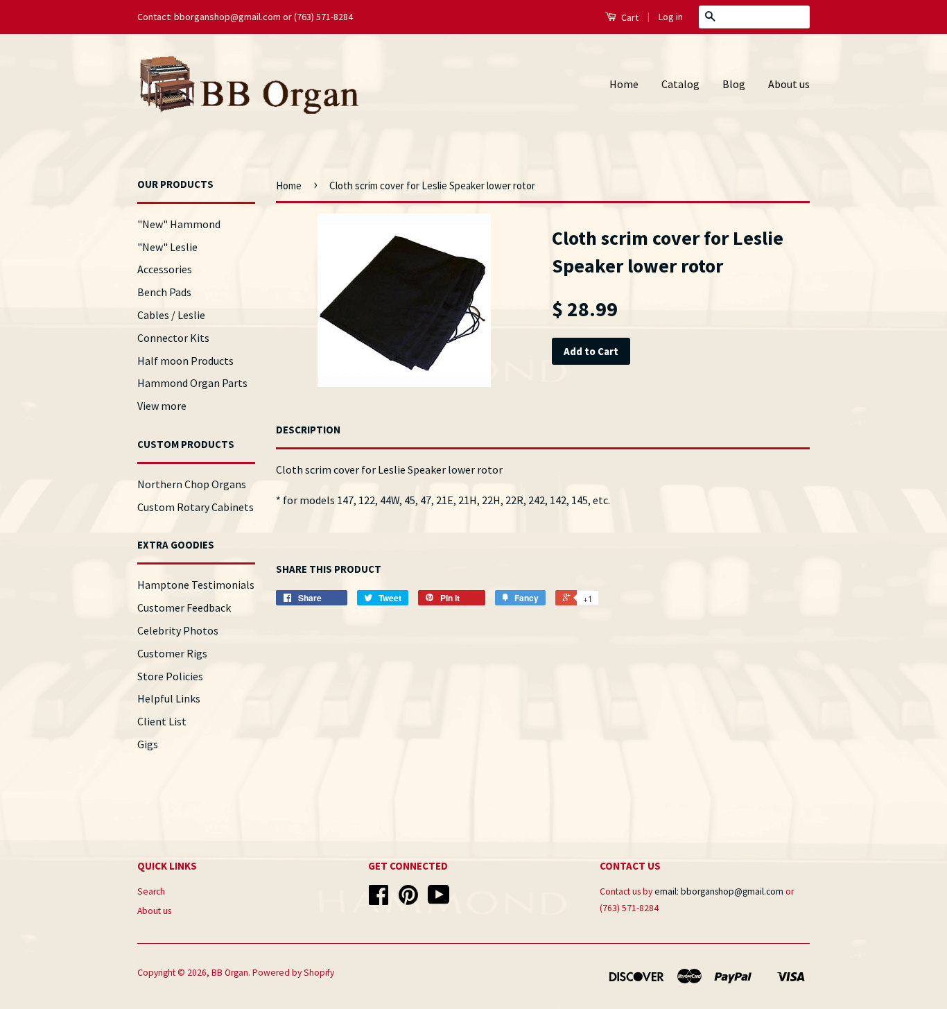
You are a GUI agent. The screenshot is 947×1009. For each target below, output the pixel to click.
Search (151, 891)
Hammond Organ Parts (192, 383)
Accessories (164, 269)
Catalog (680, 84)
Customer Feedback (184, 607)
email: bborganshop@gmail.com (718, 891)
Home (623, 84)
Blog (733, 84)
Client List (161, 721)
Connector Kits (173, 338)
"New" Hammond (178, 224)
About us (789, 84)
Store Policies (170, 676)
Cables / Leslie (171, 315)
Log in (671, 16)
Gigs (147, 744)
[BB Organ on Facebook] (378, 900)
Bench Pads (164, 292)
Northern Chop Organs (191, 484)
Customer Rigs (172, 653)
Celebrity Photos (177, 630)
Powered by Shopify (293, 972)
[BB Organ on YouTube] (439, 900)
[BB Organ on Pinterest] (408, 900)
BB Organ (229, 972)
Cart (628, 17)
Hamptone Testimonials (195, 585)
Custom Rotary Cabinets (195, 507)
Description (308, 429)
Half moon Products (185, 361)
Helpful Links (168, 698)
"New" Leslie (167, 247)
